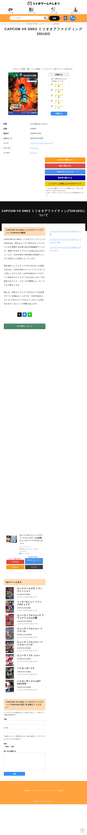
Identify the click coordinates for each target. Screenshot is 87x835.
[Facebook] (24, 314)
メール (6, 728)
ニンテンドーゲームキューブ (15, 24)
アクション (34, 148)
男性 (7, 746)
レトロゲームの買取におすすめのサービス (65, 184)
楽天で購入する (65, 166)
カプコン (33, 153)
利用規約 (60, 790)
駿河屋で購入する (65, 178)
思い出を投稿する (10, 751)
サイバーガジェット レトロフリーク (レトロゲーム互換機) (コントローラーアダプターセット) (31, 539)
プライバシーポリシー (49, 790)
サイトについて (36, 790)
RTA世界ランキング (25, 326)
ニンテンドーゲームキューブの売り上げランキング (65, 249)
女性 (12, 746)
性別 (5, 744)
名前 (5, 719)
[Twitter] (19, 314)
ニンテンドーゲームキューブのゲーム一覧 (65, 232)
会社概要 (26, 790)
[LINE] (30, 314)
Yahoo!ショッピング (65, 172)
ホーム (4, 24)
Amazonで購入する (65, 160)
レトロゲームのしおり (46, 801)
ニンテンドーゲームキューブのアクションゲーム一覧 (65, 241)
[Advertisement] (43, 52)
